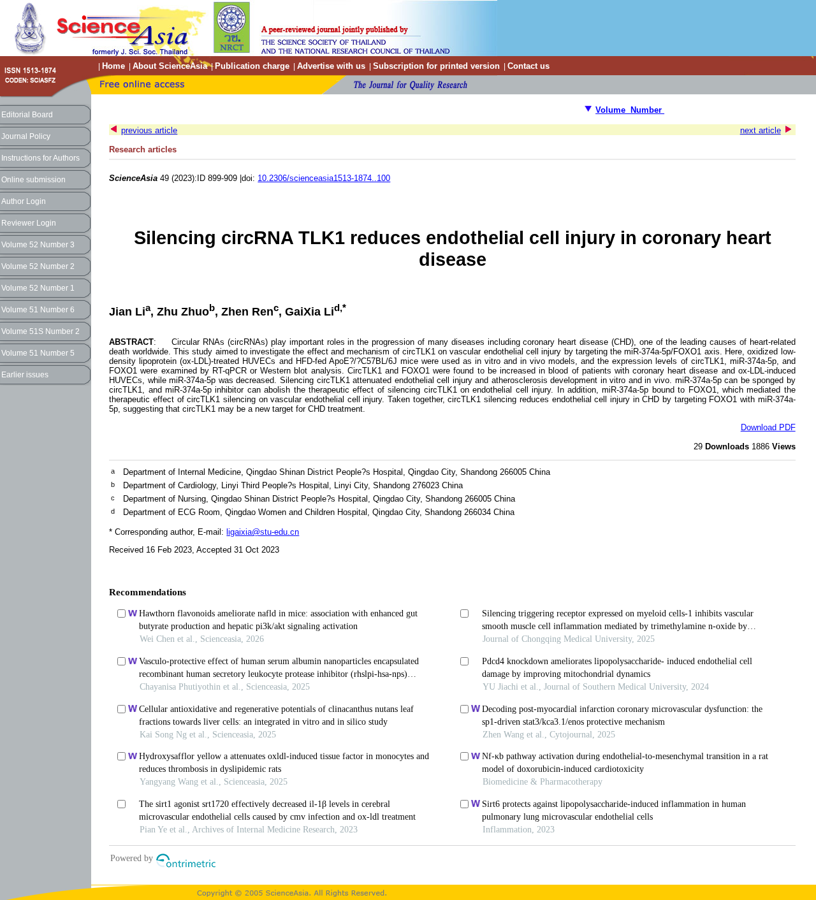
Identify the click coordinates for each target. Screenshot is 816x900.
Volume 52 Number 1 (38, 288)
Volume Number (629, 110)
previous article (149, 130)
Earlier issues (24, 374)
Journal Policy (25, 136)
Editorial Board (27, 114)
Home (113, 66)
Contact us (528, 66)
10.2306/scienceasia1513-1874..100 (324, 178)
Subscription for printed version (436, 66)
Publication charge (252, 66)
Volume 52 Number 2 (38, 266)
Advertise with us (331, 66)
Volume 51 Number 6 (38, 309)
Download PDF (768, 427)
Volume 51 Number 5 (38, 353)
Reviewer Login (28, 223)
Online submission (33, 179)
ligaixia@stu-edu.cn (262, 532)
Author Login (23, 201)
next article (760, 130)
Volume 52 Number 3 (38, 244)
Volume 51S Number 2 (40, 331)
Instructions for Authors (40, 158)
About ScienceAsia (170, 66)
